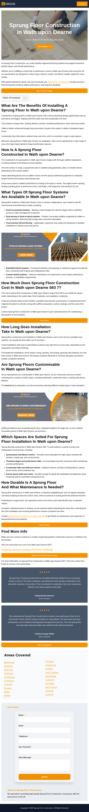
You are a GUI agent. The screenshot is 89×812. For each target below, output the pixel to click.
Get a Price (44, 320)
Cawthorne (49, 680)
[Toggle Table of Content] (24, 98)
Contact (82, 4)
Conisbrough (47, 550)
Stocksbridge (50, 676)
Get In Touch (44, 525)
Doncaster (49, 661)
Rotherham (36, 550)
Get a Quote (43, 46)
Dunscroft (49, 695)
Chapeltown (9, 681)
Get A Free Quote (44, 645)
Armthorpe (49, 691)
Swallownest (50, 665)
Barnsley (7, 688)
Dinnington (49, 684)
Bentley (7, 696)
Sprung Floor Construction (59, 82)
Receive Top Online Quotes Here (44, 555)
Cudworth (8, 685)
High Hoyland (51, 687)
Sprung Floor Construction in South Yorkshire (26, 516)
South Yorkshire (52, 673)
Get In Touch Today (44, 91)
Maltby (7, 692)
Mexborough (6, 550)
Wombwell (17, 550)
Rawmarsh (26, 550)
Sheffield (49, 669)
